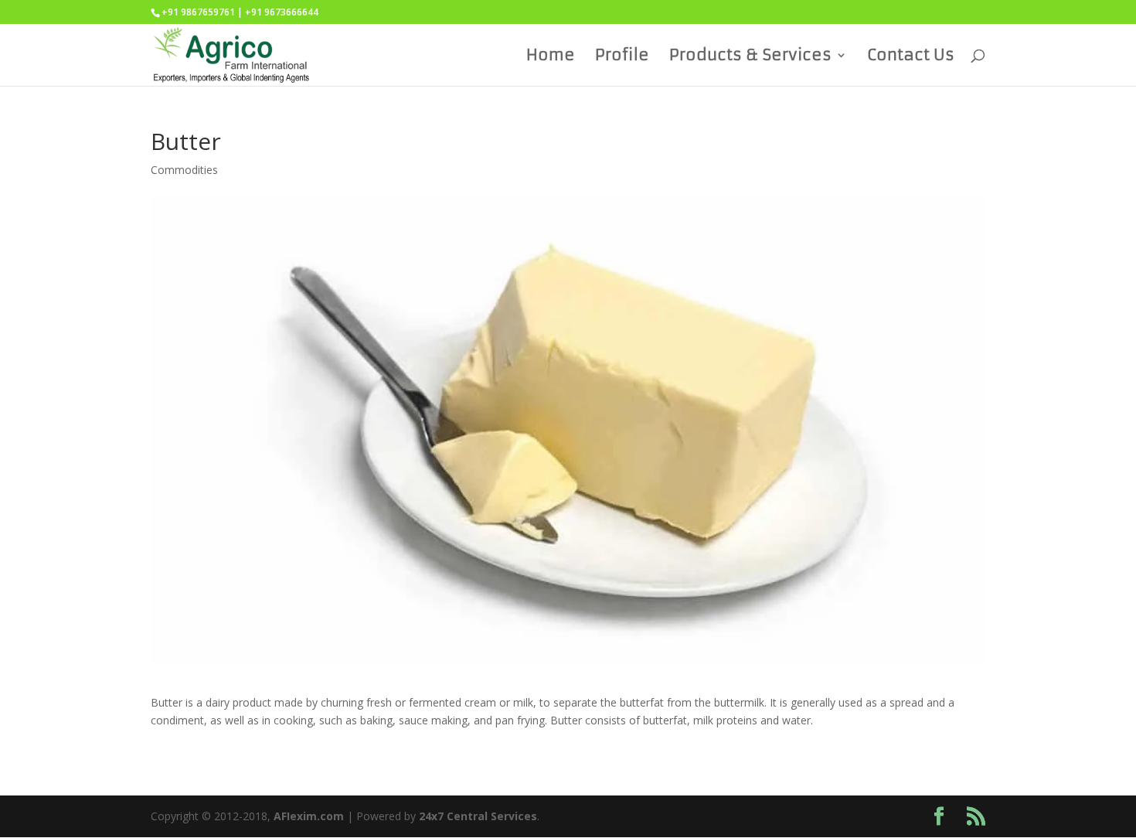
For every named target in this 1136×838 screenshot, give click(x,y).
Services (514, 816)
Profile (622, 56)
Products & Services (750, 56)
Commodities (184, 169)
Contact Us (910, 56)
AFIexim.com (309, 816)
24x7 (431, 816)
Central (467, 816)
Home (550, 56)
